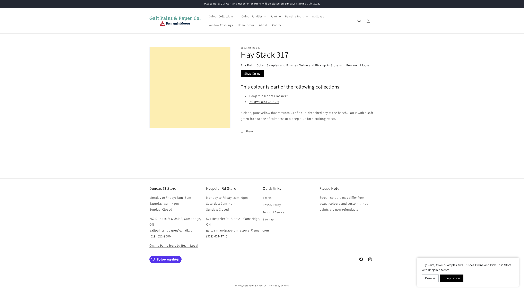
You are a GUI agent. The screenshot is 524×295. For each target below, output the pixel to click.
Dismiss (430, 278)
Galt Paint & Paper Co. (255, 285)
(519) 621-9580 (160, 236)
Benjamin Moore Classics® (268, 96)
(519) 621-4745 (216, 236)
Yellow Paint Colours (264, 102)
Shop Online (252, 73)
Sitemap (268, 219)
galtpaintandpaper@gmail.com (172, 230)
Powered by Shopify (278, 285)
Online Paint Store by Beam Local (173, 245)
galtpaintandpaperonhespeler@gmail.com (237, 230)
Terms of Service (273, 212)
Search (267, 198)
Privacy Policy (272, 205)
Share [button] (249, 131)
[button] (222, 16)
